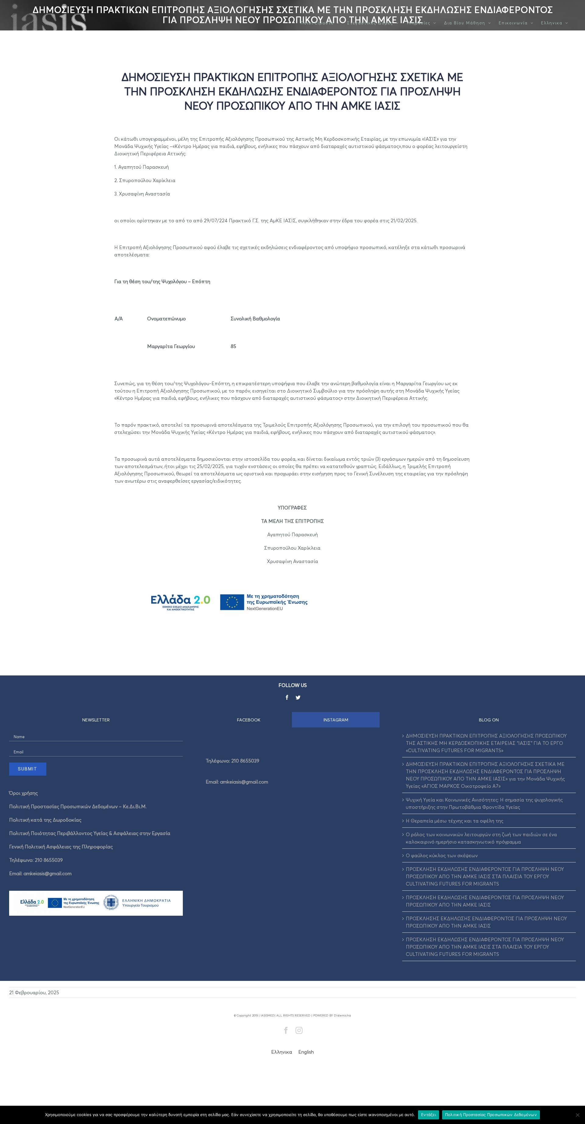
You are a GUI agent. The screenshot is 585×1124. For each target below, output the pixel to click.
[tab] (249, 720)
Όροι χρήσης (23, 793)
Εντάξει (428, 1114)
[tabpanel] (293, 769)
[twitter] (298, 697)
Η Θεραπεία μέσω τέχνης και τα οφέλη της (454, 821)
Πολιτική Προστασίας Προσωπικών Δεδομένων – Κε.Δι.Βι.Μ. (78, 806)
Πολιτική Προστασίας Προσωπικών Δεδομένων (491, 1114)
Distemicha (342, 1015)
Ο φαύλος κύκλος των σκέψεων (442, 855)
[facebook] (287, 697)
